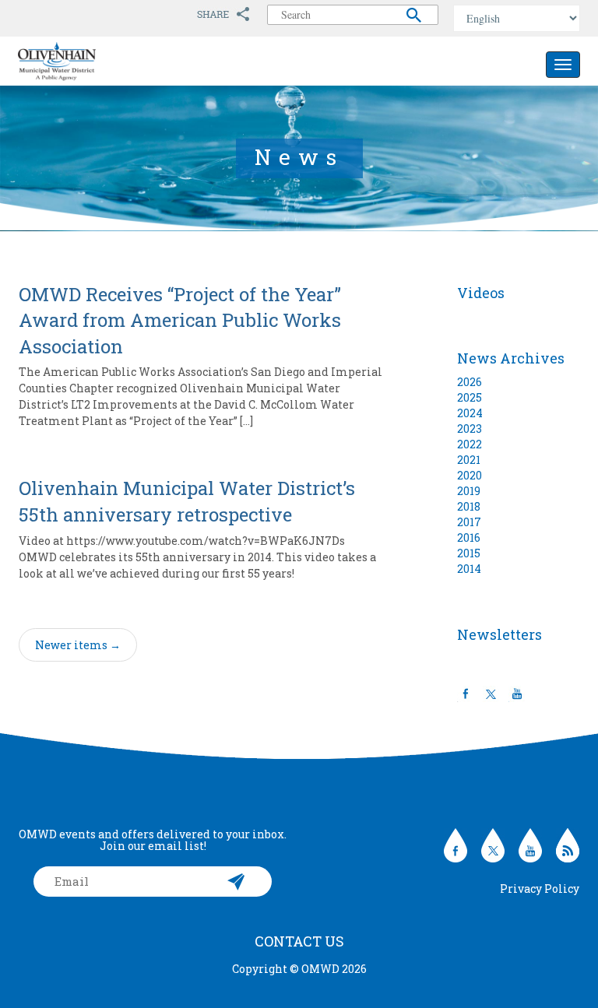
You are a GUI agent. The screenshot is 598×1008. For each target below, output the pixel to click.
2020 (469, 475)
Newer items (78, 644)
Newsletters (499, 634)
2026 (469, 381)
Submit (236, 881)
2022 (469, 444)
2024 (470, 413)
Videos (481, 292)
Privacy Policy (539, 888)
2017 (469, 522)
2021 (468, 459)
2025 (469, 397)
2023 (469, 428)
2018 (468, 506)
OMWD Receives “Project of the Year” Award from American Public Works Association (180, 320)
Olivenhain (92, 61)
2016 (468, 537)
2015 (468, 553)
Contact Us (299, 941)
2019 (468, 490)
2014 (469, 568)
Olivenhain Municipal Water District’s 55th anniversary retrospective (187, 501)
